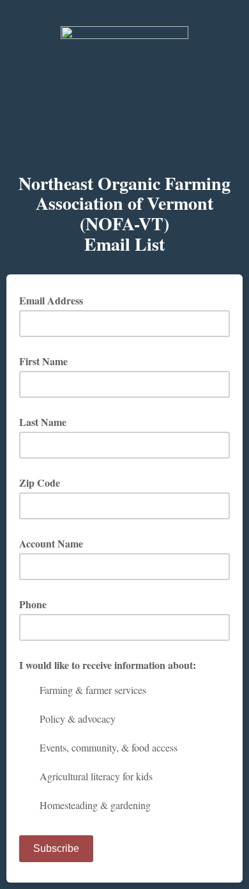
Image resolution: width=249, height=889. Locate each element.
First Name (43, 361)
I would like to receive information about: (107, 664)
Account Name (51, 543)
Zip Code (39, 482)
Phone (33, 604)
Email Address (55, 300)
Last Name (42, 421)
